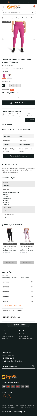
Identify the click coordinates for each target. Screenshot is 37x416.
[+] (33, 97)
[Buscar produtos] (32, 12)
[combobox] (19, 12)
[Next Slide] (35, 236)
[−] (4, 97)
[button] (4, 76)
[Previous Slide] (2, 236)
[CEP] (18, 116)
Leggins (12, 17)
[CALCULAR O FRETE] (30, 120)
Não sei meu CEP (7, 124)
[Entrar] (29, 7)
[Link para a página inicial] (2, 18)
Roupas (7, 17)
